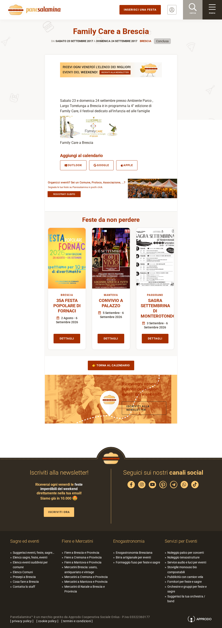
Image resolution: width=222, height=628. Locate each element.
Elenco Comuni (23, 572)
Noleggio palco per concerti (185, 552)
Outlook (75, 165)
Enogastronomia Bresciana (134, 552)
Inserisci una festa (140, 9)
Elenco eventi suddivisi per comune (30, 565)
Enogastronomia (129, 541)
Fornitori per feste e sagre (184, 581)
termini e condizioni (77, 621)
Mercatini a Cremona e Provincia (86, 577)
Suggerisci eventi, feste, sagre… (33, 552)
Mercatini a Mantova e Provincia (86, 581)
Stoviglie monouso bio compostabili (182, 569)
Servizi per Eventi (181, 541)
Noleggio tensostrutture (183, 557)
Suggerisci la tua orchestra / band (186, 599)
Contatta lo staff (24, 586)
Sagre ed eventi (24, 541)
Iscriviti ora (59, 512)
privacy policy (22, 621)
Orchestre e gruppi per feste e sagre (187, 589)
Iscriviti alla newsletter (138, 408)
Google (103, 165)
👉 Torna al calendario (111, 365)
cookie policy (47, 621)
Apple (128, 165)
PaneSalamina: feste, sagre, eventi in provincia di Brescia (34, 9)
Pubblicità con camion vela (185, 577)
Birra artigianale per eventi (133, 557)
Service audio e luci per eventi (186, 562)
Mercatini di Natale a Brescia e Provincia (84, 589)
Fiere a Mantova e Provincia (82, 562)
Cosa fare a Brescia (26, 581)
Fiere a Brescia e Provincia (81, 552)
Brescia (145, 41)
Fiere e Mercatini (77, 541)
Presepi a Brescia (24, 577)
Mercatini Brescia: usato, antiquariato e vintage (80, 569)
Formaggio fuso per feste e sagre (138, 562)
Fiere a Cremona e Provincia (83, 557)
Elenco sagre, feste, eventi (30, 557)
